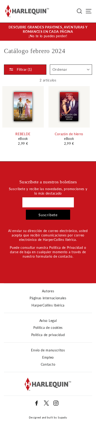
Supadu (62, 417)
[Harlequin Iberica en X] (46, 403)
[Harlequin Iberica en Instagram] (55, 403)
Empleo (48, 357)
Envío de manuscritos (48, 350)
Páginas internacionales (48, 298)
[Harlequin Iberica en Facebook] (36, 403)
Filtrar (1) (24, 69)
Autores (48, 291)
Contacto (48, 364)
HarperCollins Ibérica (48, 305)
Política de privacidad (48, 335)
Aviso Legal (48, 321)
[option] (48, 31)
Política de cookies (48, 328)
